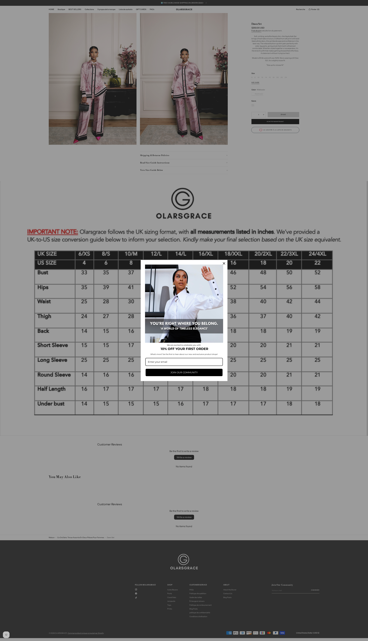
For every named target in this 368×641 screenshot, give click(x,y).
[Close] (224, 263)
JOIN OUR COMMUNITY (184, 372)
